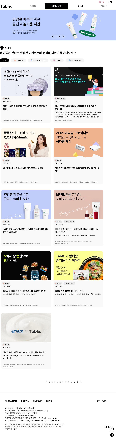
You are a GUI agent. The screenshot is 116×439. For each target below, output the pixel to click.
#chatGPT (58, 120)
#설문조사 (69, 120)
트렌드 (58, 60)
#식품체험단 (6, 182)
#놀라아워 (37, 243)
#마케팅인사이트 (40, 364)
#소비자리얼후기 (74, 305)
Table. (6, 6)
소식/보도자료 (76, 60)
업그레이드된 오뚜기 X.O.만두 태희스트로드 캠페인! (23, 167)
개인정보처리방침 (11, 401)
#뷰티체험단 (14, 120)
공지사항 (49, 401)
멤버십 (80, 6)
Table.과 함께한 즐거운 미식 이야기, (69, 290)
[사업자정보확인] (31, 413)
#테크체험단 (58, 182)
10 (74, 382)
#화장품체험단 (7, 120)
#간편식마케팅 (23, 305)
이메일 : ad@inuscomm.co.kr (47, 418)
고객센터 (104, 6)
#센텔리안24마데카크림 (61, 243)
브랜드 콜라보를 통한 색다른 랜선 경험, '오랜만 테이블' (24, 290)
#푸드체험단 (13, 182)
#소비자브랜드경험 (87, 241)
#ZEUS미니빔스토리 (78, 182)
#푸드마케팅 (21, 182)
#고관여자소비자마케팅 (9, 364)
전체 (4, 60)
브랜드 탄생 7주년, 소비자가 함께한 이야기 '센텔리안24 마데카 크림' (75, 235)
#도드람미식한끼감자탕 (85, 305)
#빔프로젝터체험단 (67, 182)
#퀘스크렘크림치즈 (8, 367)
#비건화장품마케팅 (24, 120)
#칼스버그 (35, 305)
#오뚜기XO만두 (34, 182)
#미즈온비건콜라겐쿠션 (36, 120)
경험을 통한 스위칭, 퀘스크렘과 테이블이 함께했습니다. (24, 352)
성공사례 (20, 60)
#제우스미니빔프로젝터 (91, 182)
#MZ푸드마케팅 (14, 305)
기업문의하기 (37, 401)
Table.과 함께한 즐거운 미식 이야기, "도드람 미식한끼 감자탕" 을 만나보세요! (78, 294)
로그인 (110, 2)
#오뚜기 (27, 182)
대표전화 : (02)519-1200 (13, 418)
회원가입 (101, 2)
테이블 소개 (56, 6)
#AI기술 (64, 120)
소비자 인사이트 (39, 60)
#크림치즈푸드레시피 (29, 364)
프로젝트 (33, 6)
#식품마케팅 (65, 305)
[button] (52, 36)
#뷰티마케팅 (30, 243)
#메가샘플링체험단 (76, 241)
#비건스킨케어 (23, 243)
